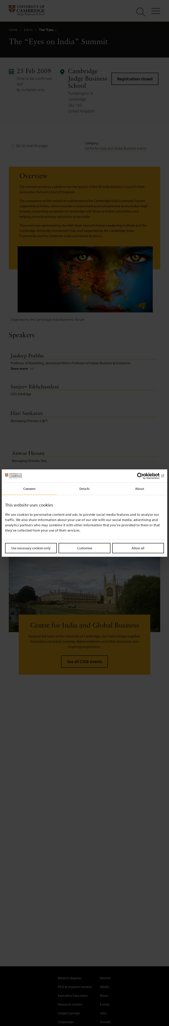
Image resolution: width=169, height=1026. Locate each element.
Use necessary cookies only (31, 548)
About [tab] (139, 488)
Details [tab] (84, 488)
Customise (84, 548)
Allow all (138, 548)
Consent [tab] (29, 488)
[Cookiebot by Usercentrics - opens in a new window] (144, 475)
